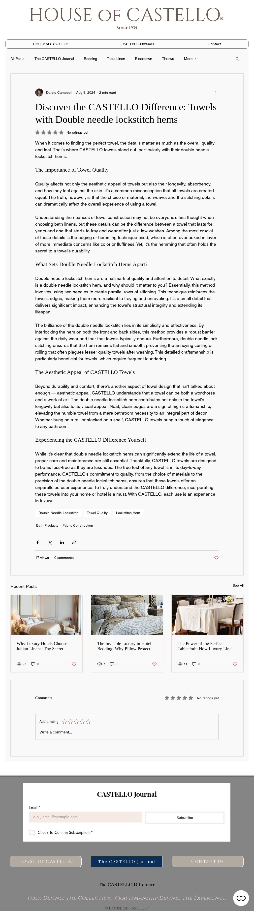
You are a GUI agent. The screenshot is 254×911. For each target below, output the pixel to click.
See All (238, 585)
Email (34, 807)
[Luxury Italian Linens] (46, 615)
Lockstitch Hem (128, 513)
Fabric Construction (78, 525)
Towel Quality (97, 513)
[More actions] (216, 92)
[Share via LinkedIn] (62, 542)
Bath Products (47, 525)
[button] (138, 44)
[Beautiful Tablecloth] (207, 615)
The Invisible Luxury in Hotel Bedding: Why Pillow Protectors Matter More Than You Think (126, 646)
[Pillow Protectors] (127, 615)
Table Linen (116, 59)
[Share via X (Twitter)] (49, 542)
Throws (168, 59)
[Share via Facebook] (37, 542)
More (188, 59)
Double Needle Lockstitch (58, 513)
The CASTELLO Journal (54, 59)
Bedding (90, 59)
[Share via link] (74, 542)
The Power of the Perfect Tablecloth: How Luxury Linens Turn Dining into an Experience (206, 646)
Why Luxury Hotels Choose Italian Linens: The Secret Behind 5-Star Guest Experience (46, 646)
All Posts (17, 59)
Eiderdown (143, 59)
